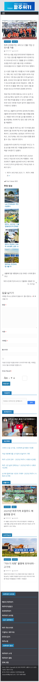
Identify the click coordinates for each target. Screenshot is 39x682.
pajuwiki (16, 51)
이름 (4, 331)
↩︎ (9, 175)
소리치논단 (15, 559)
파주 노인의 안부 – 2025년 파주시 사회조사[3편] (19, 459)
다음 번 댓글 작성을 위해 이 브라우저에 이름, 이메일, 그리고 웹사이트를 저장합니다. (19, 364)
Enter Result (7, 371)
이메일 (5, 340)
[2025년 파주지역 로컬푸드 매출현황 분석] (19, 495)
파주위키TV (8, 412)
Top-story (7, 41)
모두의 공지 (6, 637)
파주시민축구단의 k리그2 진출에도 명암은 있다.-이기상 (19, 282)
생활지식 (14, 506)
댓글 (4, 305)
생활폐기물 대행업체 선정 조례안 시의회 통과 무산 (20, 275)
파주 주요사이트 (7, 627)
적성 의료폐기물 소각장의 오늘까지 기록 (16, 454)
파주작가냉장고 (7, 606)
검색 (31, 402)
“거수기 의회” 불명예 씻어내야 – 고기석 (19, 565)
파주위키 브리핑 (7, 615)
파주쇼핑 (5, 641)
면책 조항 (5, 662)
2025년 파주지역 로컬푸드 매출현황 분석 (18, 513)
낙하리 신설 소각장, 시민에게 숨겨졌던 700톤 (18, 448)
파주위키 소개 (7, 653)
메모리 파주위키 (7, 602)
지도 (13, 632)
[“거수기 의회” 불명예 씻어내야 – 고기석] (19, 547)
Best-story (7, 559)
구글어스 (5, 632)
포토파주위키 (6, 611)
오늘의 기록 (15, 41)
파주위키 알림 (7, 658)
